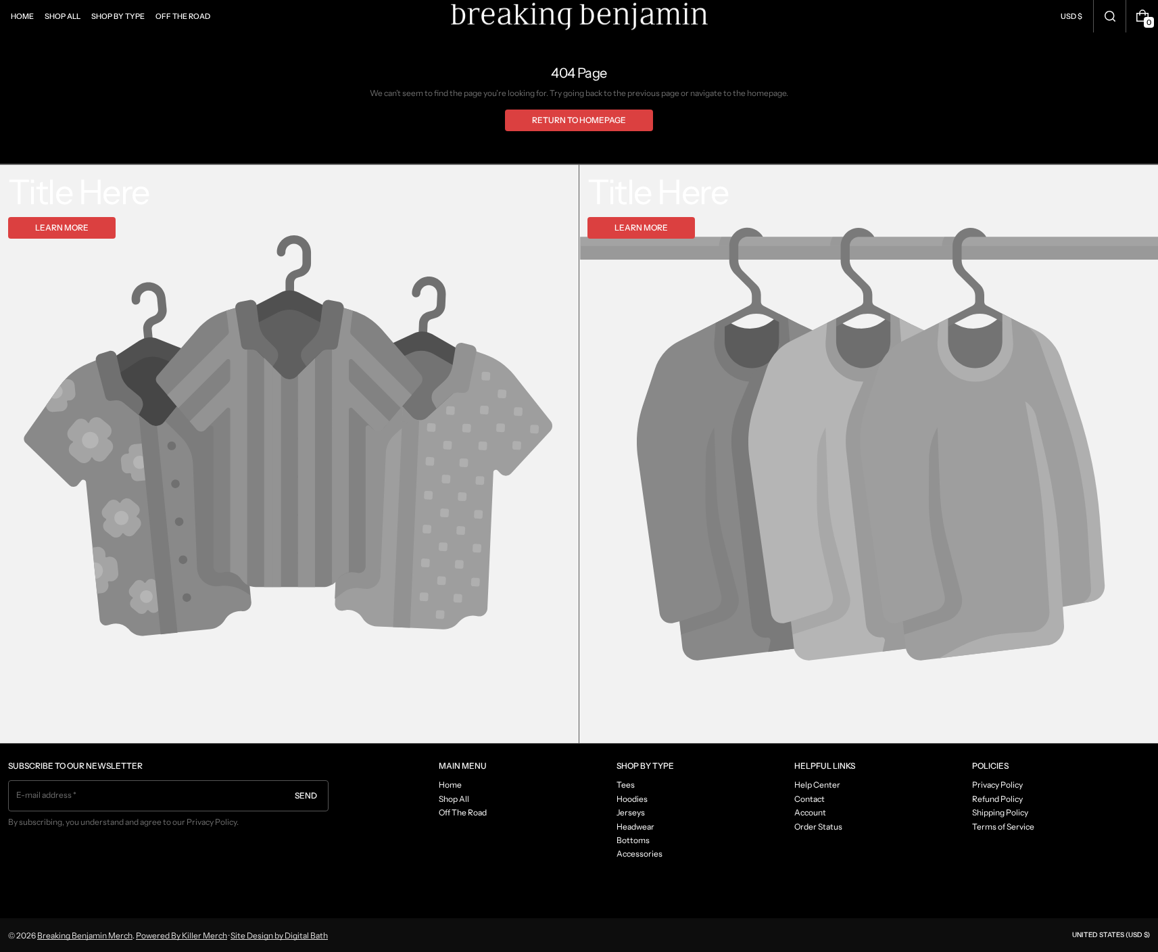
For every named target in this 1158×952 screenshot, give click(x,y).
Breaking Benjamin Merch (84, 935)
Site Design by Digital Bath (279, 935)
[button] (1110, 16)
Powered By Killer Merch (181, 935)
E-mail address (44, 795)
